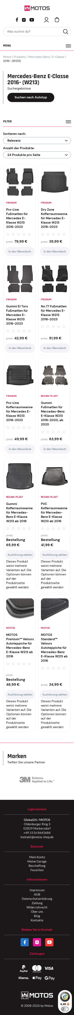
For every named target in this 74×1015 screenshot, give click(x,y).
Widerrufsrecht (37, 907)
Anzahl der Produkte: (19, 148)
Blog (37, 916)
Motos (7, 57)
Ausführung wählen (20, 555)
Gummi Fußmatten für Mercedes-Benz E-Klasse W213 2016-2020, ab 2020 (53, 413)
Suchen (65, 31)
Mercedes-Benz (39, 57)
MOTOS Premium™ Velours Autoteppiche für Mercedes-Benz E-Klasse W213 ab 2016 (20, 645)
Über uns (37, 911)
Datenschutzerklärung (37, 898)
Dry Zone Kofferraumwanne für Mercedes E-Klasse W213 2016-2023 (54, 218)
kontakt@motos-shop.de (37, 837)
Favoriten (37, 870)
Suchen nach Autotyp (31, 97)
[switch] (65, 1009)
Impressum (37, 890)
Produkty (20, 57)
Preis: (9, 241)
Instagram (24, 19)
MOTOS (10, 628)
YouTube (31, 19)
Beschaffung (37, 865)
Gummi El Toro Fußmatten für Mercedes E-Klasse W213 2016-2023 (17, 315)
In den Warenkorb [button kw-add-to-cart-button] (20, 251)
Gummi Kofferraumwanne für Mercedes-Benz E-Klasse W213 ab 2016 (19, 512)
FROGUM (11, 202)
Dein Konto (46, 19)
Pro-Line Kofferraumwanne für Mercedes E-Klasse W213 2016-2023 (19, 411)
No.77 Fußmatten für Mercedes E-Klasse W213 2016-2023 (54, 312)
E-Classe (58, 57)
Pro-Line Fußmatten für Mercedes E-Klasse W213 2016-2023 (17, 218)
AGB (37, 894)
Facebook (17, 20)
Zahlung (37, 903)
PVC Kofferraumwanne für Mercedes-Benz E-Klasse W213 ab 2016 (54, 512)
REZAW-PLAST (49, 396)
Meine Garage (37, 861)
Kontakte (37, 920)
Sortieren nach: (14, 134)
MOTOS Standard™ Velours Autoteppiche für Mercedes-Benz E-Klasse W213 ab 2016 (54, 648)
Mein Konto (37, 857)
